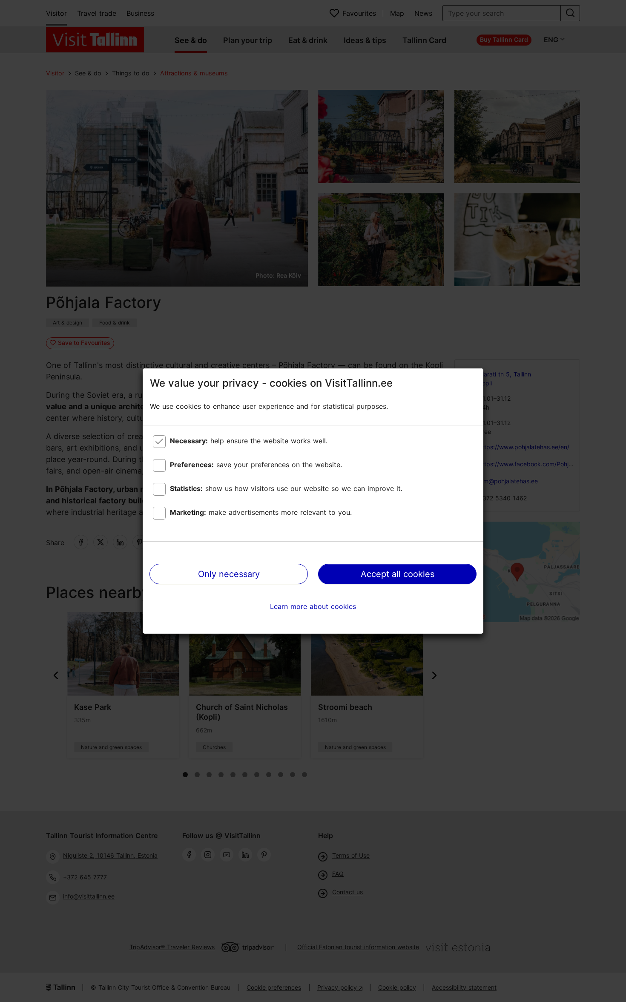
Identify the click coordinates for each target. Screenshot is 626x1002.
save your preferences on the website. (256, 464)
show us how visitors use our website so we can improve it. (286, 488)
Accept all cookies (397, 574)
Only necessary (229, 574)
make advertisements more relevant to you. (261, 512)
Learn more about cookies (313, 606)
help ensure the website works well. (248, 440)
